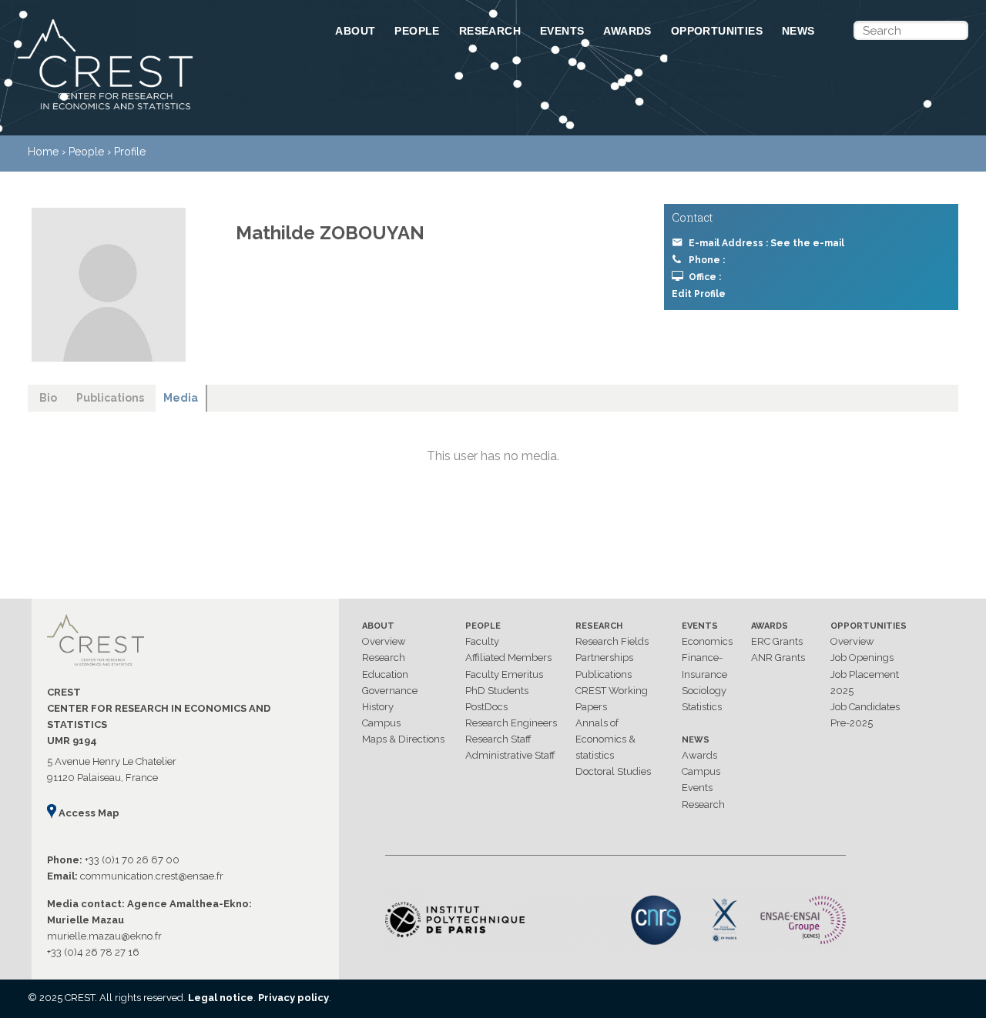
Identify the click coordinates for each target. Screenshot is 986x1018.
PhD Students (496, 690)
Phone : (707, 260)
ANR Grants (778, 657)
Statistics (702, 707)
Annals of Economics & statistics (605, 739)
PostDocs (486, 707)
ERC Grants (777, 641)
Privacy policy (293, 997)
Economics (707, 641)
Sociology (704, 690)
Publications (603, 674)
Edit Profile (699, 294)
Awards (627, 31)
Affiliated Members (508, 657)
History (378, 707)
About (355, 31)
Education (385, 674)
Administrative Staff (510, 755)
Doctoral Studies (613, 771)
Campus (381, 723)
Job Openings (862, 657)
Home (43, 151)
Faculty (482, 641)
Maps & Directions (403, 739)
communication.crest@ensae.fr (151, 876)
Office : (705, 277)
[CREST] (156, 111)
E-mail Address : (766, 243)
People (416, 31)
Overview (384, 641)
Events (562, 31)
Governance (390, 690)
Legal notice (220, 997)
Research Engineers (511, 723)
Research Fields (612, 641)
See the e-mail (807, 243)
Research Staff (498, 739)
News (798, 31)
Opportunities (717, 31)
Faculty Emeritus (504, 674)
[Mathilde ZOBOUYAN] (108, 284)
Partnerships (604, 657)
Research (490, 31)
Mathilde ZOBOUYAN (330, 233)
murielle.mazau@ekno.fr (104, 936)
